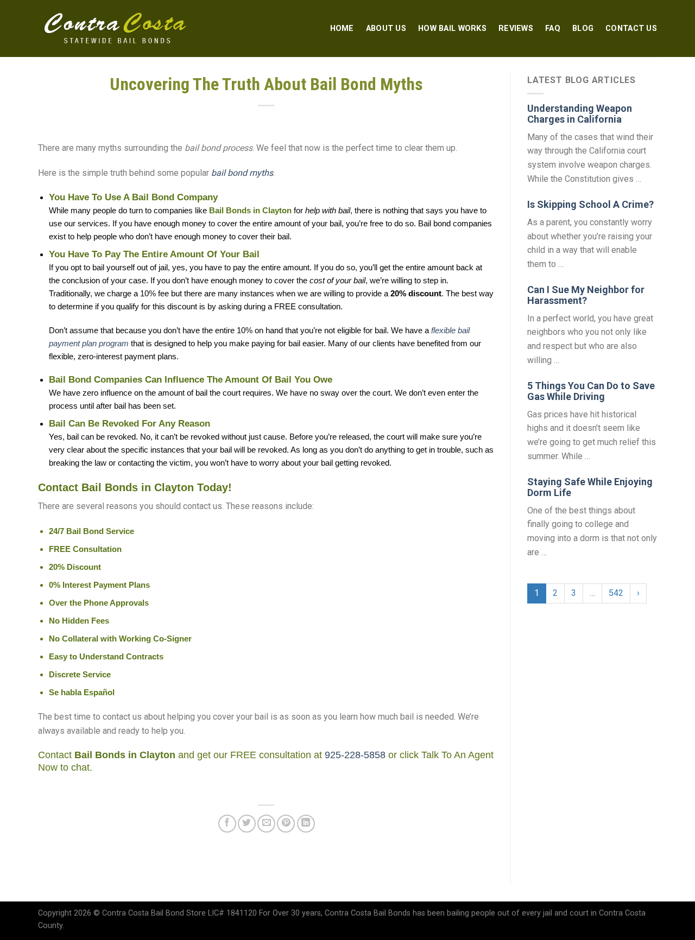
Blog (582, 28)
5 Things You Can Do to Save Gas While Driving (591, 391)
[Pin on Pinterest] (286, 824)
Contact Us (631, 28)
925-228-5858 (355, 755)
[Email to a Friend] (266, 824)
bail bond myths (242, 173)
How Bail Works (452, 28)
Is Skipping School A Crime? (590, 204)
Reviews (515, 28)
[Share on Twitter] (247, 824)
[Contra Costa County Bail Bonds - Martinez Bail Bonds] (116, 29)
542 (616, 593)
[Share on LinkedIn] (306, 824)
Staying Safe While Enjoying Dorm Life (590, 487)
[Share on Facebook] (227, 824)
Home (342, 28)
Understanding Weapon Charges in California (579, 114)
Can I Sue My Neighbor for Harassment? (586, 295)
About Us (386, 28)
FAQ (552, 28)
